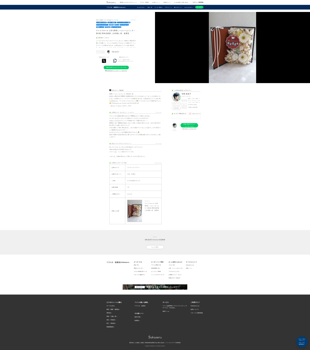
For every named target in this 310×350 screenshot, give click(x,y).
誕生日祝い (138, 317)
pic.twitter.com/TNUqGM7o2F (129, 103)
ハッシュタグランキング (157, 274)
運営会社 (131, 342)
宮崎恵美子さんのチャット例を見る (117, 70)
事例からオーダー (138, 268)
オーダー (199, 7)
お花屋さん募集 (139, 342)
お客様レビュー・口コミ (175, 274)
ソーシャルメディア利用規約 (173, 342)
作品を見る (176, 108)
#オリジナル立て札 (116, 27)
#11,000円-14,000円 (101, 22)
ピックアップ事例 (156, 271)
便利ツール (166, 311)
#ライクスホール (124, 24)
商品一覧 (150, 7)
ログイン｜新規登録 (198, 2)
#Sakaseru (116, 103)
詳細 (117, 20)
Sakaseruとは (190, 265)
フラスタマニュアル (174, 271)
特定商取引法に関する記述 (157, 342)
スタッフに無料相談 (197, 313)
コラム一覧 (172, 265)
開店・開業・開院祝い (113, 309)
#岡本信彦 (107, 27)
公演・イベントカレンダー (176, 268)
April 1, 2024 (127, 105)
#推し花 (117, 24)
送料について (195, 309)
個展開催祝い (111, 327)
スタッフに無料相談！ (301, 342)
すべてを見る (111, 306)
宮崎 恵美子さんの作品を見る (189, 128)
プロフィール (176, 103)
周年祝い (109, 313)
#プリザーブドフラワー (102, 24)
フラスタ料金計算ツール (140, 271)
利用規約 (147, 342)
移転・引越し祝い (112, 316)
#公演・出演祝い (112, 22)
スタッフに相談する (139, 274)
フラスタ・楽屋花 (144, 2)
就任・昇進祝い (111, 319)
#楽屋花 (111, 24)
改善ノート (189, 268)
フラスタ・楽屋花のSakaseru (116, 7)
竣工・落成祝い (111, 323)
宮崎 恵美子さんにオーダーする (116, 67)
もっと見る (155, 247)
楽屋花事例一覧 (155, 268)
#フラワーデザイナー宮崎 (124, 22)
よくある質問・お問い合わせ (181, 2)
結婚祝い (137, 320)
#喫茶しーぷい (100, 27)
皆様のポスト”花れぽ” (174, 278)
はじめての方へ (141, 7)
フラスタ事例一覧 (156, 265)
